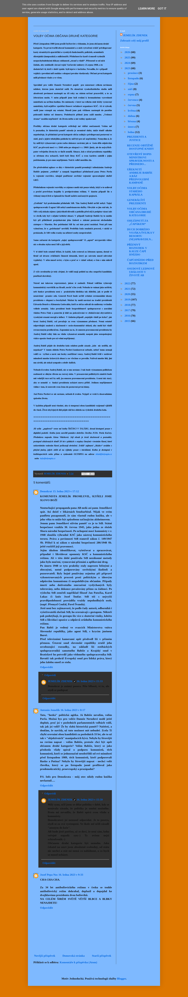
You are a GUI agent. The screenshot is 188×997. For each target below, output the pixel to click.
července (133, 99)
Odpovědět (46, 667)
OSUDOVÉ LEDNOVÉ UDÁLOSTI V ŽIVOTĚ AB (141, 272)
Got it (162, 8)
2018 (128, 304)
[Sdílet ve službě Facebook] (90, 474)
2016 (128, 315)
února (132, 126)
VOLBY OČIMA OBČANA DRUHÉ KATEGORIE (139, 212)
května (132, 110)
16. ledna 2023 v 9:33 (70, 874)
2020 (128, 294)
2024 (128, 62)
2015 (128, 320)
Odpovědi (50, 675)
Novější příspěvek (44, 955)
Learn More (146, 8)
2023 (128, 68)
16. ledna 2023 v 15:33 (90, 681)
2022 (128, 283)
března (132, 121)
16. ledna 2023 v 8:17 (73, 709)
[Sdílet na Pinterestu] (93, 474)
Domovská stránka (73, 955)
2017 (128, 310)
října (131, 83)
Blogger (121, 978)
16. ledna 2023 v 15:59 (90, 799)
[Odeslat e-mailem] (82, 474)
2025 (128, 57)
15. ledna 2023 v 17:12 (66, 491)
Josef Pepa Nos (49, 874)
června (132, 105)
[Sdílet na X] (88, 474)
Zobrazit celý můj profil (134, 40)
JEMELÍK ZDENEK (60, 681)
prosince (133, 72)
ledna (131, 132)
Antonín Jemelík (50, 709)
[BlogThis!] (85, 474)
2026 (128, 52)
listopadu (134, 78)
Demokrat (46, 491)
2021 (128, 288)
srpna (131, 94)
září (130, 89)
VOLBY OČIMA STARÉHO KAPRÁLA (137, 191)
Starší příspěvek (101, 955)
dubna (132, 115)
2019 (128, 299)
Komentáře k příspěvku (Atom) (78, 962)
